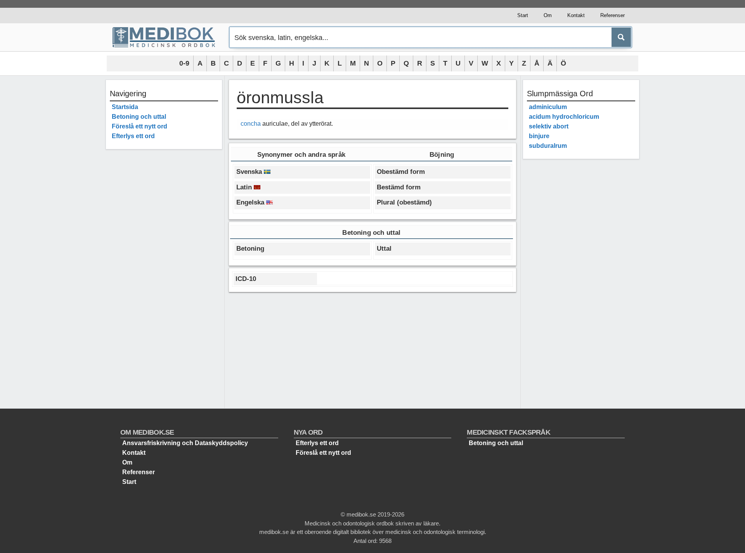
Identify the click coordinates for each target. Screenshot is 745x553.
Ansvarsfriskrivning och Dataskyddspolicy (185, 443)
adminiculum (548, 107)
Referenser (612, 15)
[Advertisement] (164, 271)
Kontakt (576, 15)
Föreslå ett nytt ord (139, 126)
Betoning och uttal (139, 116)
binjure (539, 136)
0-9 (184, 63)
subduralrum (548, 145)
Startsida (125, 107)
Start (522, 15)
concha (251, 123)
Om (548, 15)
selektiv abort (548, 126)
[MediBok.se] (167, 37)
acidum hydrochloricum (564, 116)
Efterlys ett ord (133, 136)
